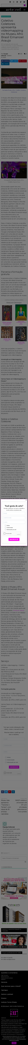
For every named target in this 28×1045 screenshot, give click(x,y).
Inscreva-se (14, 539)
